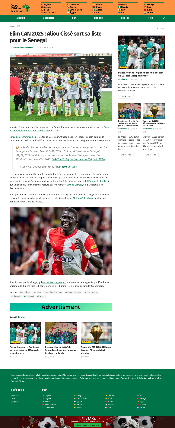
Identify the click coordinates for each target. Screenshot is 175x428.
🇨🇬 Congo (71, 7)
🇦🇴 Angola (46, 7)
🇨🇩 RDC (121, 12)
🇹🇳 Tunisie (149, 10)
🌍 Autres (148, 12)
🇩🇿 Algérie (46, 4)
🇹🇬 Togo (147, 7)
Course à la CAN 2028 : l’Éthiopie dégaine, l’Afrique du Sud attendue (96, 350)
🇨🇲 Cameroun (73, 4)
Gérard (124, 79)
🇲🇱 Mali (95, 12)
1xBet (151, 18)
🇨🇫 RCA (121, 10)
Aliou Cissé (25, 292)
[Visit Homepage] (20, 8)
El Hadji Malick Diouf (83, 198)
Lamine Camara (74, 184)
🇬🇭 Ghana (97, 7)
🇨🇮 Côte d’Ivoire (74, 10)
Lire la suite (127, 95)
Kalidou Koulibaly (97, 181)
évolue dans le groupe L (54, 282)
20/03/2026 (50, 357)
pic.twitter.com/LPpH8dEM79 (87, 159)
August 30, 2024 (68, 167)
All (158, 28)
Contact (126, 18)
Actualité (48, 18)
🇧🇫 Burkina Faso (48, 12)
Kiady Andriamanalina (23, 47)
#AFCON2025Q (60, 159)
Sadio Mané (58, 181)
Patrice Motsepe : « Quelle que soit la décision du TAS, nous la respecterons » (24, 350)
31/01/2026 (86, 357)
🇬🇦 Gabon (97, 4)
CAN (74, 18)
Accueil (20, 18)
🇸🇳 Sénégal (149, 4)
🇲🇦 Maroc (122, 4)
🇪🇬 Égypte (71, 12)
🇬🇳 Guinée (97, 10)
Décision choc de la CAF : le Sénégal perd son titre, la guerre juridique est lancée (60, 350)
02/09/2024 (41, 47)
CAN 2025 (37, 292)
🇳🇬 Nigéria (123, 7)
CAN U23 (98, 18)
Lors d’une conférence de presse (26, 137)
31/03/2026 (15, 357)
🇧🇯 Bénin (45, 10)
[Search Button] (164, 18)
